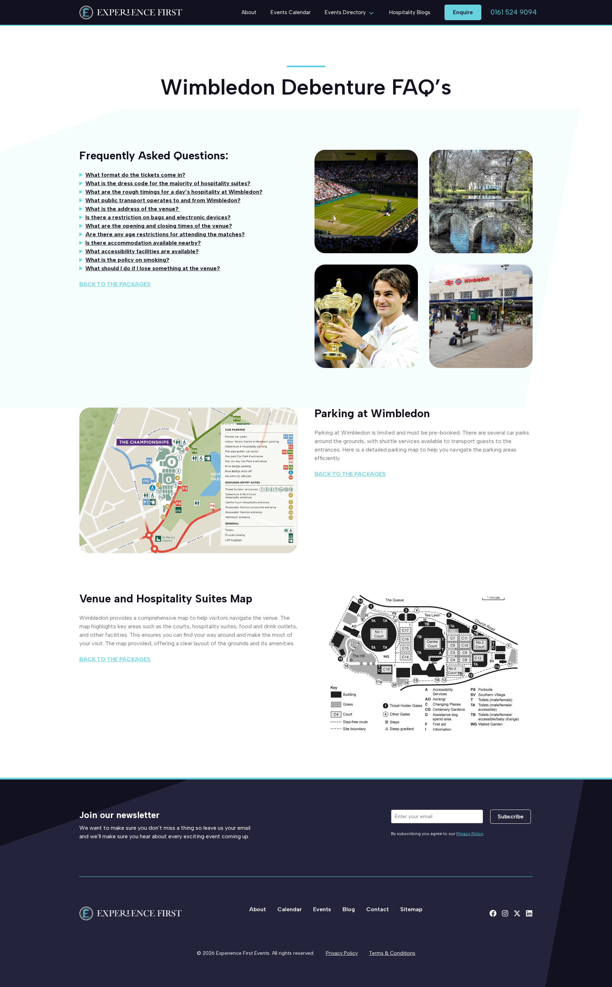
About (249, 12)
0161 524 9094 (514, 12)
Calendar (289, 909)
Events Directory (345, 12)
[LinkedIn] (529, 913)
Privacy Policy (469, 833)
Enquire (463, 12)
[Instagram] (505, 913)
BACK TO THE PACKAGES (115, 284)
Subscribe (510, 816)
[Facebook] (493, 913)
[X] (517, 913)
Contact (377, 909)
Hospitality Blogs (409, 12)
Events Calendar (291, 12)
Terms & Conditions (392, 953)
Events (322, 909)
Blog (348, 909)
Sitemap (411, 909)
